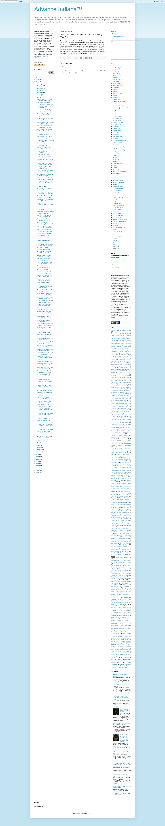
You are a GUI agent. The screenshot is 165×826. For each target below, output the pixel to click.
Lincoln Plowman (115, 522)
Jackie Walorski (121, 483)
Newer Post (63, 70)
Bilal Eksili (119, 354)
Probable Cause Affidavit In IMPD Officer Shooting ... (44, 305)
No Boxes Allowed (117, 136)
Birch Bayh (126, 356)
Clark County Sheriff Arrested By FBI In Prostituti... (45, 141)
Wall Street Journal (115, 660)
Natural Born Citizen (124, 562)
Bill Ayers (126, 354)
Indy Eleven (120, 480)
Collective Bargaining (118, 390)
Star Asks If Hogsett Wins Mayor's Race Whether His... (45, 103)
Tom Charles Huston (115, 649)
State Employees (115, 626)
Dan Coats (121, 398)
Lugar (125, 525)
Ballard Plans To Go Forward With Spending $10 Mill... (44, 382)
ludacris (120, 525)
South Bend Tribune (118, 233)
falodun (112, 440)
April (38, 445)
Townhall (115, 167)
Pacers (123, 571)
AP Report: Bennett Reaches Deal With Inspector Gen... (44, 335)
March (39, 447)
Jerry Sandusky (121, 491)
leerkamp (119, 518)
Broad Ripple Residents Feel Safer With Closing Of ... (44, 283)
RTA (124, 612)
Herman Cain (119, 461)
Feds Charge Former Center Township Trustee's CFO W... (45, 425)
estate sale (126, 437)
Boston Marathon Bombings (123, 359)
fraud (115, 446)
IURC (117, 481)
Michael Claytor (125, 548)
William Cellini (128, 664)
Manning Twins (121, 526)
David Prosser (122, 408)
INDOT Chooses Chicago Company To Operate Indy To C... (45, 433)
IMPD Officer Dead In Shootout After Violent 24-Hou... (45, 349)
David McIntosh (121, 406)
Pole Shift (113, 586)
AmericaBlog (116, 70)
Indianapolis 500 (115, 477)
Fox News (115, 202)
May (38, 443)
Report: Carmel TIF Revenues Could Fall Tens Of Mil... (45, 248)
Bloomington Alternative (119, 182)
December (40, 86)
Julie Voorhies (114, 509)
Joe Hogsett (114, 498)
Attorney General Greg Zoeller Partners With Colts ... (45, 171)
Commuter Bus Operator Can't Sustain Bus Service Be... (45, 324)
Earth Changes (119, 427)
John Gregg (121, 502)
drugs (128, 421)
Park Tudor (126, 573)
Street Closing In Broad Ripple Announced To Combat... (45, 297)
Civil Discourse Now (118, 79)
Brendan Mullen (125, 361)
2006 (37, 470)
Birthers (112, 358)
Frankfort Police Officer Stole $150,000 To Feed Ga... (44, 182)
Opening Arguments (118, 144)
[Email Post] (81, 57)
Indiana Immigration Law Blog (120, 107)
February (39, 449)
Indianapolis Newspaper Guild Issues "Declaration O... (45, 364)
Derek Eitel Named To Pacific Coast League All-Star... (44, 378)
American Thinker (117, 72)
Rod (126, 609)
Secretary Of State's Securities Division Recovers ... (45, 189)
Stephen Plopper (125, 626)
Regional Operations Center (119, 599)
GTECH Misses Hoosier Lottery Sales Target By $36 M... (45, 414)
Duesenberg (114, 424)
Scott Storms (126, 620)
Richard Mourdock (116, 606)
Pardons (118, 573)
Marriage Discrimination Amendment (120, 538)
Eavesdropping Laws (117, 429)
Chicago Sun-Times (118, 186)
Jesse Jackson (119, 493)
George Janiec (127, 448)
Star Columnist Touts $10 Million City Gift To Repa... (45, 287)
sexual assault (114, 625)
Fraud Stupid (116, 87)
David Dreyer (116, 405)
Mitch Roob (119, 557)
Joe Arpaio (118, 496)
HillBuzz (115, 95)
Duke (127, 424)
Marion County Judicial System (121, 533)
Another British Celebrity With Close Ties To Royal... (44, 437)
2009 (37, 463)
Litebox (125, 522)
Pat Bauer (126, 575)
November (40, 88)
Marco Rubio (126, 528)
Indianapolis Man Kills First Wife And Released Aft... (45, 212)
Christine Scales (117, 380)
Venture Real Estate (115, 654)
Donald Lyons (121, 419)
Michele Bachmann (115, 551)
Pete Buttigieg (125, 581)
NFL (125, 565)
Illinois (118, 465)
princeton (113, 589)
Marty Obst (113, 541)
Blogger (89, 813)
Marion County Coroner (117, 530)
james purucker (114, 489)
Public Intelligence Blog (119, 150)
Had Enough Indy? (117, 93)
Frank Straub (127, 445)
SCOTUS (115, 157)
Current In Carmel (117, 190)
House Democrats (115, 464)
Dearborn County (115, 411)
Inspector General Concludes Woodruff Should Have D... (44, 99)
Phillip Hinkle (126, 584)
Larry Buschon (121, 515)
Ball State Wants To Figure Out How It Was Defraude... (45, 290)
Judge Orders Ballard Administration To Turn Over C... (45, 204)
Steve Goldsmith (122, 628)
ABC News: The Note (118, 180)
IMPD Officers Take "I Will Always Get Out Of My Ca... (44, 279)
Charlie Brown (114, 377)
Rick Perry (113, 607)
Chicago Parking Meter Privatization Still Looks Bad (45, 398)
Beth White (123, 353)
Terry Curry (125, 639)
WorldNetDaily (116, 248)
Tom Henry (124, 649)
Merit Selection (126, 546)
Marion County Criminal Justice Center (121, 531)
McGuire (129, 543)
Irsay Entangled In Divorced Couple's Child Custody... (44, 317)
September (40, 92)
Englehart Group (127, 430)
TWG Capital (124, 651)
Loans (118, 523)
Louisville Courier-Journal (119, 221)
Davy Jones (120, 409)
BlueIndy (118, 358)
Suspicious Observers (118, 235)
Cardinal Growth (114, 370)
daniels (112, 403)
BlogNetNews (116, 73)
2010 (37, 461)
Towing (117, 651)
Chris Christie (128, 379)
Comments (116, 267)
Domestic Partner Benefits (123, 417)
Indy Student (116, 115)
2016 (37, 79)
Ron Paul (128, 610)
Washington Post (117, 246)
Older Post (102, 70)
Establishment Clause (116, 437)
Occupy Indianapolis (124, 568)
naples (112, 560)
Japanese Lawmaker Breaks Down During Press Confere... (44, 394)
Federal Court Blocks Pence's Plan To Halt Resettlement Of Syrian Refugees (122, 698)
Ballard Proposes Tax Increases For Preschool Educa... (45, 123)
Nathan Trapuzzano (120, 560)
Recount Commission (118, 596)
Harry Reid (118, 459)
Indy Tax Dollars (117, 116)
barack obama (115, 346)
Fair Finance (124, 439)
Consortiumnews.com (118, 188)
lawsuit (112, 518)
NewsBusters (116, 134)
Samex (112, 617)
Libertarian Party (115, 520)
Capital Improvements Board (117, 369)
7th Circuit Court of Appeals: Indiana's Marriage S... (44, 272)
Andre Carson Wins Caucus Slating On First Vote (125, 710)
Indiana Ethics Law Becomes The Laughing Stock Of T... (44, 294)
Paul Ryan (126, 578)
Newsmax (115, 225)
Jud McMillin (118, 507)
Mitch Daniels (124, 555)
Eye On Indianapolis (118, 85)
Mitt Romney (127, 557)
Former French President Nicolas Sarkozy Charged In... (44, 410)
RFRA (121, 602)
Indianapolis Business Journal (120, 213)
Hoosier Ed (115, 97)
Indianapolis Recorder (118, 215)
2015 (37, 81)
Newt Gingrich (119, 565)
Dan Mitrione (116, 400)
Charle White (126, 375)
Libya (127, 520)
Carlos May (122, 372)
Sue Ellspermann (127, 631)
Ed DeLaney (126, 429)
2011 (37, 459)
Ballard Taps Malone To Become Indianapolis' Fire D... (44, 237)
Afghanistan (125, 332)
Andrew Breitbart (120, 335)
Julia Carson (126, 507)
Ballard (119, 345)
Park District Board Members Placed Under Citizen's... (44, 331)
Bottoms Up (116, 361)
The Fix (114, 165)
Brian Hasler (123, 362)
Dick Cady (123, 416)
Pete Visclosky (114, 583)
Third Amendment (115, 641)
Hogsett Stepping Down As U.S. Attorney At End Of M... (45, 276)
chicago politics (119, 379)
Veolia (114, 656)
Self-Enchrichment (124, 623)
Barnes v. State (127, 346)
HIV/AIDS (122, 462)
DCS (127, 409)
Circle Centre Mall (123, 384)
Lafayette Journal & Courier (120, 219)
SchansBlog (116, 159)
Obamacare (121, 567)
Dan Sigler (123, 400)
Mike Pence (123, 553)
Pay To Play (122, 580)
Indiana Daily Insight (118, 207)
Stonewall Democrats (116, 631)
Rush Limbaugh (121, 613)
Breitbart (115, 184)
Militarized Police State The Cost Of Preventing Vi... (44, 216)
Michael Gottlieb (115, 549)
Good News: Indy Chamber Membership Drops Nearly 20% (44, 358)
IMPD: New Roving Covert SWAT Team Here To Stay (44, 230)
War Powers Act (125, 660)
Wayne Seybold (116, 662)
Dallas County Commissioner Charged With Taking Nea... (45, 164)
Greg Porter (113, 456)
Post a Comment (66, 67)
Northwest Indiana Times (119, 227)
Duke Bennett (114, 425)
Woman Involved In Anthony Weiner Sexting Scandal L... (45, 428)
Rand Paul (119, 594)
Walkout (127, 659)
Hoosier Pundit (116, 99)
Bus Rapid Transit (122, 367)
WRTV (114, 242)
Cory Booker (126, 395)
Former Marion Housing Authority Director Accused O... (44, 156)
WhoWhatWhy (116, 173)
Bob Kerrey (126, 358)
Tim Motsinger (121, 646)
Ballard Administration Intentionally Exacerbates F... (45, 223)
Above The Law (117, 66)
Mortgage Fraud (125, 558)
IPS (113, 481)
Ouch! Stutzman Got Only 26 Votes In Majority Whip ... (44, 405)
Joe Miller (123, 498)
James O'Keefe (116, 488)
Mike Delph (125, 551)
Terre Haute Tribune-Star (119, 237)
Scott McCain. (118, 620)
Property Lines (116, 148)
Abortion (124, 330)
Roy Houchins (117, 612)
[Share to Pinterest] (91, 58)
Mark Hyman (114, 535)
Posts (114, 265)
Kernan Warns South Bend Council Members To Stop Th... (44, 313)
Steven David (126, 630)
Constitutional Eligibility (116, 393)
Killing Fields (116, 514)
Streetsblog (115, 161)
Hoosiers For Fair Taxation (119, 101)
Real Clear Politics (117, 231)
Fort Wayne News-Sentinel (119, 198)
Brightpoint (119, 364)
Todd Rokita (119, 648)
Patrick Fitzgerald (115, 576)
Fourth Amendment (124, 443)
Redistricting (125, 597)
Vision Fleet (128, 656)
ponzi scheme (115, 588)
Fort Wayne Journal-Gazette (120, 196)
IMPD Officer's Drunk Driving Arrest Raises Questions (44, 137)
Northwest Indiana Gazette (119, 140)
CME (129, 388)
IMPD (129, 465)
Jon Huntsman (116, 506)
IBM (130, 464)
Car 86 (127, 369)
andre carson (126, 333)
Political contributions (124, 586)
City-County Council (122, 385)
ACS (129, 330)
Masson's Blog (116, 128)
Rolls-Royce (121, 610)
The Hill (115, 239)
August (39, 95)
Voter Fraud (114, 659)
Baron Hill (116, 348)
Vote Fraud (124, 657)
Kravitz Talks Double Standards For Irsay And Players (45, 346)
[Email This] (84, 58)
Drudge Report (116, 192)
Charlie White (123, 377)
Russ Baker (116, 153)
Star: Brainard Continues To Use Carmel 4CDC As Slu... (45, 342)
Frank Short (119, 445)
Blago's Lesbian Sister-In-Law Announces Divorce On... (45, 371)
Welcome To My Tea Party (119, 171)
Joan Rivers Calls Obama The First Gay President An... (45, 368)
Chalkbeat (115, 77)
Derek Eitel (115, 416)
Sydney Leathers (117, 636)
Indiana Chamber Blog (118, 105)
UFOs (129, 651)
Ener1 (119, 430)
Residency (114, 602)
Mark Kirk (120, 535)
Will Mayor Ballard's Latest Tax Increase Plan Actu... (45, 119)
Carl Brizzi (123, 370)
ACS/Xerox (117, 332)
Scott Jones (123, 618)
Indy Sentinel (116, 113)
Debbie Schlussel (117, 83)
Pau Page (124, 576)
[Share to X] (88, 58)
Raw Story (115, 152)
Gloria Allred (114, 452)
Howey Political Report (118, 205)
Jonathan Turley (117, 120)
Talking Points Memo (118, 163)
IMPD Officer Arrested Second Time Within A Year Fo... (45, 148)
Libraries (122, 520)
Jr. (111, 507)
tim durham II (123, 644)
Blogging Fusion (117, 75)
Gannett (120, 448)
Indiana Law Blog (117, 109)
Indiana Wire (116, 211)
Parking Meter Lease (116, 575)
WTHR (114, 245)
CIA (125, 380)
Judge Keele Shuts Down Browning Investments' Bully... (45, 421)
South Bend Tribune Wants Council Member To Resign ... (45, 193)
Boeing (112, 359)
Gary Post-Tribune (117, 203)
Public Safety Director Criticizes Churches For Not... (45, 144)
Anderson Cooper (115, 333)
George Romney (116, 450)
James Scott (123, 489)
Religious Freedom (116, 600)
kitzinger (123, 514)
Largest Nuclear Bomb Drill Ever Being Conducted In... (45, 175)
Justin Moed (123, 509)
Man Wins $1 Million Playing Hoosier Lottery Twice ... (44, 126)
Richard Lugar (121, 604)
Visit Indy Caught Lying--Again (45, 390)
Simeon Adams (125, 625)
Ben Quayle (118, 351)
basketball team (114, 349)
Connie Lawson (125, 392)
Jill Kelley (127, 493)
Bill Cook (119, 356)
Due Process (125, 422)
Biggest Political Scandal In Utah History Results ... (44, 252)
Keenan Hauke (126, 510)
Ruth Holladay (116, 155)
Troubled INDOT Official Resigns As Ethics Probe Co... (44, 115)
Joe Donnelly (126, 496)
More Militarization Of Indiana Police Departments (44, 417)
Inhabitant (128, 480)
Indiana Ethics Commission (120, 467)
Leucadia (125, 518)
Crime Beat (113, 396)
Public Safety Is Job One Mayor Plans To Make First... (45, 130)
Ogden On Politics (117, 142)
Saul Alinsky (126, 617)
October (39, 90)
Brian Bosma (114, 362)
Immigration (123, 465)
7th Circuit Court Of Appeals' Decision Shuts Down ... (44, 401)
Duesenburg (121, 424)
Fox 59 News (116, 200)
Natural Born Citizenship (120, 563)
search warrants (115, 622)
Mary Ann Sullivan (122, 541)
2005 (37, 472)
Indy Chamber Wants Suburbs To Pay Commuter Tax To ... (45, 178)
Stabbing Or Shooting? (43, 269)
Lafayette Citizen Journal (119, 124)
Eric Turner (120, 434)
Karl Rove (118, 510)
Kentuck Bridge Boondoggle (117, 512)
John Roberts (121, 504)
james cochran (121, 485)
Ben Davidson (123, 349)
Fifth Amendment (121, 442)
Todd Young (126, 648)
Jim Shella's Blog (117, 118)
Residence (126, 600)
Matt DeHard (122, 543)
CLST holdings (122, 388)
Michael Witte (125, 549)
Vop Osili (116, 657)
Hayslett (125, 459)
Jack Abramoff (124, 481)
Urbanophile (116, 169)
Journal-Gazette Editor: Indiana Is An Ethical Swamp (45, 200)
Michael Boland (114, 548)
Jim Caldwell (114, 494)
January (39, 452)
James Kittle (119, 486)
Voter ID (121, 659)
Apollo (123, 340)
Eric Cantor (115, 432)
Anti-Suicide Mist (125, 338)
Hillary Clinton (114, 462)
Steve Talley (118, 630)
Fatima (117, 440)
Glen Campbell (125, 450)
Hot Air (114, 103)
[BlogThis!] (86, 58)
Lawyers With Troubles (118, 126)
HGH (126, 461)
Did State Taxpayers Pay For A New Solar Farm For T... (45, 353)
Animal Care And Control (123, 336)
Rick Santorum (122, 607)
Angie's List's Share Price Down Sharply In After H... (45, 185)
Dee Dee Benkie (125, 411)
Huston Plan (124, 464)
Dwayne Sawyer (123, 425)
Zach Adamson (121, 667)
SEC (123, 622)
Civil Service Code (121, 387)
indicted (113, 480)
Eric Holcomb (124, 432)
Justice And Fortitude (118, 122)
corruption (118, 395)
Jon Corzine (128, 504)
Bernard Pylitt (126, 351)
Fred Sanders (128, 446)
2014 (37, 84)
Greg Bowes (126, 454)
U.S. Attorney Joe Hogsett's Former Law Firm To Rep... (44, 375)
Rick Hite (127, 605)
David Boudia (128, 403)
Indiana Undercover (124, 475)
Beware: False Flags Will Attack (45, 233)
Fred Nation (120, 446)
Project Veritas (121, 589)
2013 (37, 454)
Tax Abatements (125, 638)
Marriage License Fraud (116, 540)
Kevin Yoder (128, 512)
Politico (114, 229)
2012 (37, 457)
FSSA (114, 448)
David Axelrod (119, 403)
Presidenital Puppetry (118, 146)
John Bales (114, 501)
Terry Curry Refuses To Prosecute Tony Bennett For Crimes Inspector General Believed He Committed (121, 765)
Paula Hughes (114, 579)
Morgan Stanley (117, 558)
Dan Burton (114, 398)
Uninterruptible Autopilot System (121, 652)
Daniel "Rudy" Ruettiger (123, 401)
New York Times (117, 223)
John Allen (127, 499)
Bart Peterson (125, 348)
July (38, 97)
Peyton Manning (115, 584)
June (38, 440)
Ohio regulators (115, 570)
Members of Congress (116, 546)
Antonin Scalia (114, 340)
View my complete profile (117, 36)
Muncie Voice (116, 132)
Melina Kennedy (123, 544)
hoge (128, 462)
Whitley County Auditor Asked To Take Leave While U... (45, 167)
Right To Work (119, 609)
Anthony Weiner (115, 338)
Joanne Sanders (123, 494)
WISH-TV (115, 241)
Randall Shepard (127, 594)
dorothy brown (121, 421)
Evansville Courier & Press (119, 194)
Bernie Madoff (114, 353)
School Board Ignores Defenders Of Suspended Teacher (121, 724)
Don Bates (113, 419)
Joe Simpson (120, 499)
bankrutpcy (126, 345)
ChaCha (113, 375)
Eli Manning (113, 430)
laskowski (129, 515)
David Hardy (123, 405)
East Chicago (128, 427)
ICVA (114, 465)
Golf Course (121, 452)
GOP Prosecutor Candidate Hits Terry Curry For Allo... (45, 208)
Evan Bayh (114, 439)
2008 (37, 466)
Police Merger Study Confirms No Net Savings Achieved (45, 245)
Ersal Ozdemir (123, 435)
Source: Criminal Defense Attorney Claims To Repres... (45, 219)
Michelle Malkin (117, 130)
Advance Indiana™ (58, 9)
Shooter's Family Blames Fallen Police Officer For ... (45, 339)
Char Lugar (118, 375)
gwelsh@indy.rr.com (39, 56)
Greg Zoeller (121, 456)
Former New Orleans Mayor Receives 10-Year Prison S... (45, 308)
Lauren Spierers (125, 517)
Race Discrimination (121, 592)
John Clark (123, 501)
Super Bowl (116, 633)
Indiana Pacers (121, 470)
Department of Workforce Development (122, 414)
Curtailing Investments (124, 396)
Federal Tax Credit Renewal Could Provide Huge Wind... (45, 263)
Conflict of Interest (115, 392)
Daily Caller (116, 81)
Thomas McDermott (126, 641)
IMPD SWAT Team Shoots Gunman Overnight (44, 259)
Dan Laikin (128, 398)
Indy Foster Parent (117, 111)
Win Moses (116, 665)
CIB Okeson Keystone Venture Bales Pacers (121, 382)
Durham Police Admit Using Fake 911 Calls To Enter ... (44, 255)
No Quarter (115, 138)
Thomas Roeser (117, 643)
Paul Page (119, 578)
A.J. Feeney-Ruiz (115, 330)
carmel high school (124, 374)
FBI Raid (123, 440)
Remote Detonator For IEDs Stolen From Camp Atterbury (45, 241)
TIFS (124, 643)
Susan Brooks (125, 633)
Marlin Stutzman (125, 536)
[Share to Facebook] (90, 58)
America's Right (117, 68)
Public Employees (121, 591)
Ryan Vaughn (123, 615)
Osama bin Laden (115, 571)
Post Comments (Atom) (73, 73)
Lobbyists (124, 523)
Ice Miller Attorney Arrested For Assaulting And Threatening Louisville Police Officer (125, 738)
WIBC (121, 664)
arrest (122, 343)
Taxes (112, 639)
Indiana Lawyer (117, 209)
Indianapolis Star (117, 217)
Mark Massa (116, 536)
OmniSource (125, 570)
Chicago (113, 379)
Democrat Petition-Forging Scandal (121, 413)
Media (114, 544)
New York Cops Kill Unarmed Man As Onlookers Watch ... (45, 226)
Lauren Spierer (116, 517)
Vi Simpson (120, 656)
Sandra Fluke (119, 617)
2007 (37, 468)
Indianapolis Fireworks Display (45, 361)
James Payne (126, 488)
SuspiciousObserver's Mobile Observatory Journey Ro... (44, 133)
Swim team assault (127, 634)
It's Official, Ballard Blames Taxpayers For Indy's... (44, 321)
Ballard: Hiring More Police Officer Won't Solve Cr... (44, 266)
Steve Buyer (114, 628)
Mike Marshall (114, 552)
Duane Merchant (115, 422)
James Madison (127, 486)
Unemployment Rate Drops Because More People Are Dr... (44, 387)
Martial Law (126, 540)
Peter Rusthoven (125, 583)
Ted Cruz (118, 639)
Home (82, 70)
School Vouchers (115, 618)
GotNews (115, 91)
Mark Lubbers (127, 535)
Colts (127, 390)
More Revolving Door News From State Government (44, 328)
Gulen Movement (122, 457)
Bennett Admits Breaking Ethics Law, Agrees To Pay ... (45, 301)
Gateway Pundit (117, 89)
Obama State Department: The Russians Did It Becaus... (45, 196)
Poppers (126, 588)
